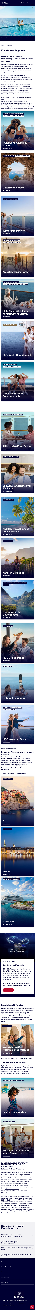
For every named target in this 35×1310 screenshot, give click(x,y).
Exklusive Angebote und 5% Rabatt (17, 487)
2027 (2, 1200)
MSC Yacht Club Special (17, 355)
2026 (30, 1198)
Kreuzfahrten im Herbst (16, 272)
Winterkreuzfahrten (14, 231)
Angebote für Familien (25, 38)
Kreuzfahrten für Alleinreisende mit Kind (16, 1048)
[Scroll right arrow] (32, 38)
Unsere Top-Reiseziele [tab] (8, 773)
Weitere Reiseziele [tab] (21, 773)
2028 (8, 1200)
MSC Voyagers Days (14, 739)
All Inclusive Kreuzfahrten (17, 446)
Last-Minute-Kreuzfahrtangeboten (21, 1187)
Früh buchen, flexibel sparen (15, 144)
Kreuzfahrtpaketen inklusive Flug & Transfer (13, 1190)
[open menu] (32, 3)
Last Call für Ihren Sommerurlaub (13, 395)
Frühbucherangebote (15, 698)
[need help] (32, 1307)
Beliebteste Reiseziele (12, 38)
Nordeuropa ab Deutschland (11, 613)
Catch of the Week (13, 187)
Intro (2, 38)
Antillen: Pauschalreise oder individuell (16, 530)
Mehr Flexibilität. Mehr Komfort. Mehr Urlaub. (15, 312)
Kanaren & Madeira (13, 573)
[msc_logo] (4, 3)
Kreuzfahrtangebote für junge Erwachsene (16, 1152)
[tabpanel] (17, 852)
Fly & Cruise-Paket (13, 658)
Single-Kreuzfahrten (14, 1112)
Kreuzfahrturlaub (28, 1172)
